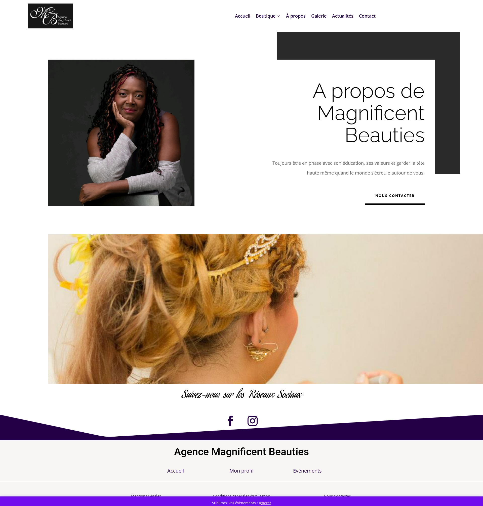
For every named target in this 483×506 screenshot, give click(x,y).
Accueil (242, 16)
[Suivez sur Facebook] (230, 421)
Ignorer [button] (265, 502)
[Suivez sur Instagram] (253, 421)
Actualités (342, 16)
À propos (296, 16)
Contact (367, 16)
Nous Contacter (395, 195)
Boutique (265, 16)
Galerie (319, 16)
